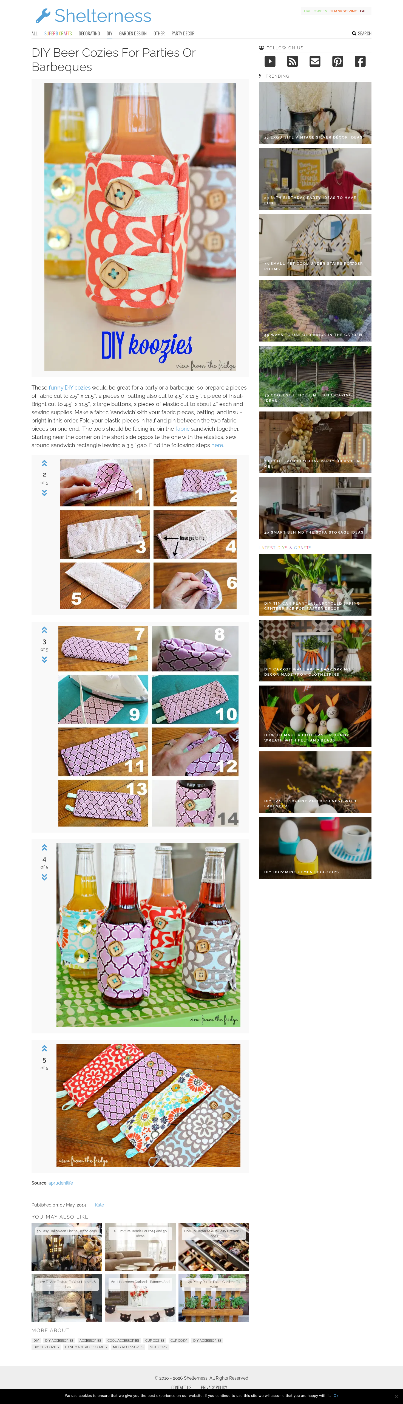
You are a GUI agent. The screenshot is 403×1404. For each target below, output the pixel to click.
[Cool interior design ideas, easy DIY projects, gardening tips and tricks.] (93, 26)
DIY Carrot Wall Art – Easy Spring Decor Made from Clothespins (307, 672)
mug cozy (159, 1347)
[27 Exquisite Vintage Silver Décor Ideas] (315, 113)
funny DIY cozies (70, 387)
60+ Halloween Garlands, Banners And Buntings (140, 1284)
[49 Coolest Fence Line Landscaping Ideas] (315, 376)
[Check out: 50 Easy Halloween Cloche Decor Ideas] (67, 1247)
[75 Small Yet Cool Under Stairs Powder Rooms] (315, 245)
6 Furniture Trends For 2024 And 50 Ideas (140, 1233)
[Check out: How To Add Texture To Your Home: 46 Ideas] (67, 1298)
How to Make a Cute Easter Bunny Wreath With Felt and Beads (307, 738)
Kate (99, 1205)
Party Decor (183, 33)
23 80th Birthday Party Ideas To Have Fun (310, 200)
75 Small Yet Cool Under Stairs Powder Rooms (313, 266)
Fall (364, 11)
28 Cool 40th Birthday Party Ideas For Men (312, 464)
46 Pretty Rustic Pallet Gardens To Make (214, 1284)
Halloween (315, 11)
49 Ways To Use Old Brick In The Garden (313, 335)
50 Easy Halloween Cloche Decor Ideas (67, 1231)
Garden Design (133, 33)
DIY (109, 33)
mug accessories (128, 1347)
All (35, 33)
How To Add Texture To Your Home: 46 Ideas (67, 1284)
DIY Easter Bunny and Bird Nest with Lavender (310, 803)
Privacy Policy (214, 1387)
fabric (182, 428)
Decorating (89, 33)
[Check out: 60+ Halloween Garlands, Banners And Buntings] (140, 1298)
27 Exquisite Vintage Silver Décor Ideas (313, 137)
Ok (336, 1395)
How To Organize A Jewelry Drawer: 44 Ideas (213, 1233)
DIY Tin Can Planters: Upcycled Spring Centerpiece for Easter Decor (312, 606)
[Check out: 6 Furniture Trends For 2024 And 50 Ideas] (140, 1247)
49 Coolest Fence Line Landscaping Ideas (308, 398)
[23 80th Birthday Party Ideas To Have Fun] (315, 179)
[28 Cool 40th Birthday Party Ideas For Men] (315, 442)
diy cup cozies (46, 1347)
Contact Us (181, 1387)
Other (159, 33)
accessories (90, 1341)
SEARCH (364, 33)
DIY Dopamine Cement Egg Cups (301, 872)
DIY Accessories (59, 1341)
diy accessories (207, 1341)
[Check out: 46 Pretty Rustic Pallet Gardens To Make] (213, 1298)
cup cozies (154, 1341)
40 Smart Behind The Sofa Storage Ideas (314, 532)
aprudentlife (61, 1183)
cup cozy (179, 1341)
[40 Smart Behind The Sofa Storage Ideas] (315, 508)
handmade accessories (86, 1347)
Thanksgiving (343, 11)
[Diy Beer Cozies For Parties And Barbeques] (140, 369)
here (217, 445)
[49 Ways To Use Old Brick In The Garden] (315, 311)
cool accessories (123, 1341)
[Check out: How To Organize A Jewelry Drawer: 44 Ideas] (213, 1247)
